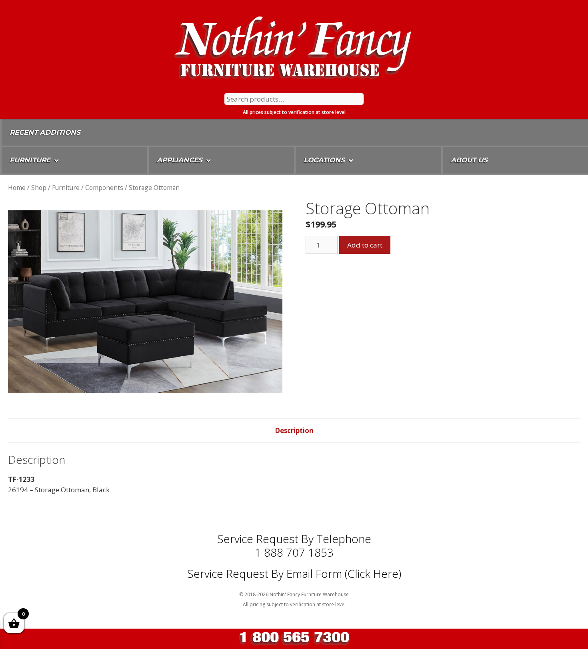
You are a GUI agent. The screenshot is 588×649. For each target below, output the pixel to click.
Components (104, 187)
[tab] (294, 431)
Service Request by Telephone (294, 538)
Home (17, 187)
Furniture (66, 187)
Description (294, 430)
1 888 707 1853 (294, 552)
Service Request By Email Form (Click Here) (294, 573)
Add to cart (364, 245)
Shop (38, 187)
